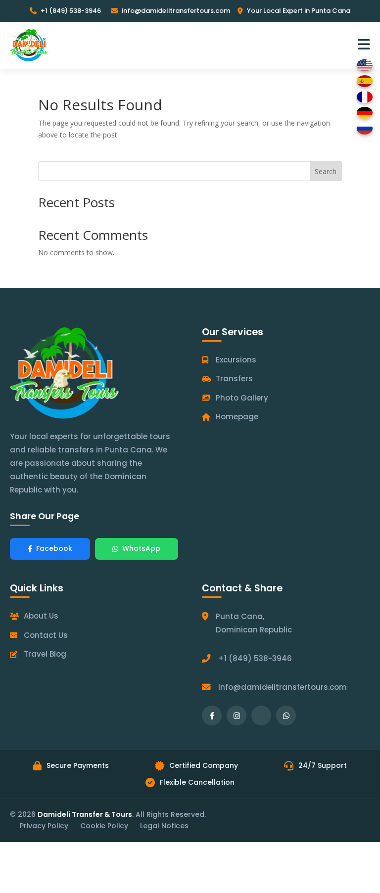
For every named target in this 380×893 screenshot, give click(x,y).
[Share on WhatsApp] (286, 715)
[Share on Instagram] (236, 715)
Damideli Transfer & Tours (85, 814)
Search (325, 171)
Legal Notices (164, 826)
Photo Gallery (242, 398)
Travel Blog (45, 654)
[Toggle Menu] (364, 45)
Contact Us (46, 635)
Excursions (236, 360)
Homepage (237, 416)
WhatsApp (141, 548)
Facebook (54, 548)
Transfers (234, 378)
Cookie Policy (104, 826)
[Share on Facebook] (212, 715)
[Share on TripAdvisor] (261, 715)
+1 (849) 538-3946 (71, 10)
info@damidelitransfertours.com (176, 10)
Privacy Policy (44, 826)
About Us (41, 616)
